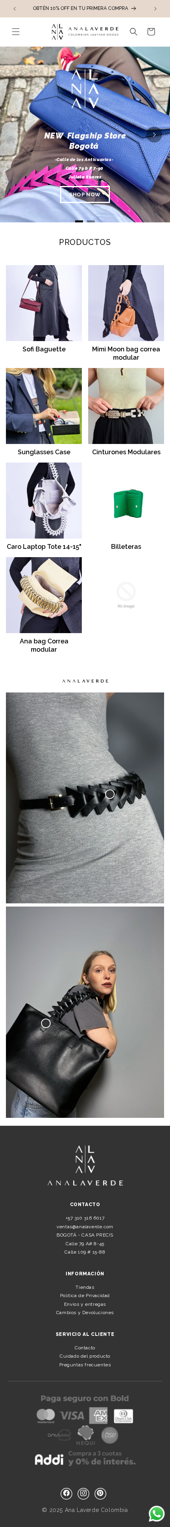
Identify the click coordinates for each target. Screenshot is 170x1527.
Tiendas (85, 1287)
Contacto (85, 1348)
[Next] (154, 134)
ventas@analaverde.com (85, 1226)
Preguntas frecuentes (85, 1365)
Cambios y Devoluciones (85, 1312)
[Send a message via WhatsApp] (156, 1513)
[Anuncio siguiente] (155, 8)
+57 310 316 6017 (85, 1218)
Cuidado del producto (85, 1356)
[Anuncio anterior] (14, 8)
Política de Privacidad (85, 1295)
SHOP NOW (85, 194)
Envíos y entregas (85, 1304)
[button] (16, 31)
